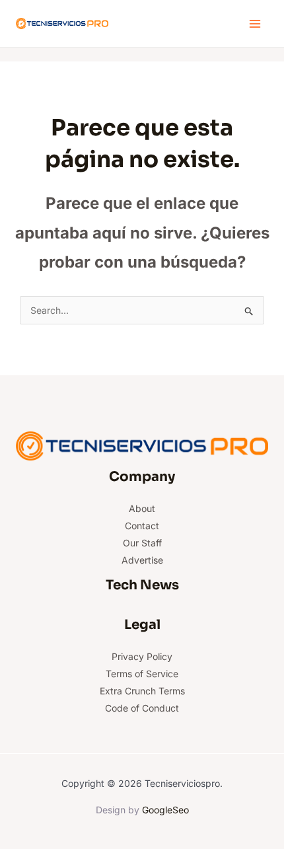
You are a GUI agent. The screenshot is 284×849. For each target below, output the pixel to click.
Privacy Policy (142, 656)
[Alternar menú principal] (254, 23)
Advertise (142, 560)
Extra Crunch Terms (142, 690)
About (142, 508)
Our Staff (142, 542)
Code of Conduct (142, 708)
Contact (142, 525)
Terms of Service (142, 673)
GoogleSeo (165, 809)
